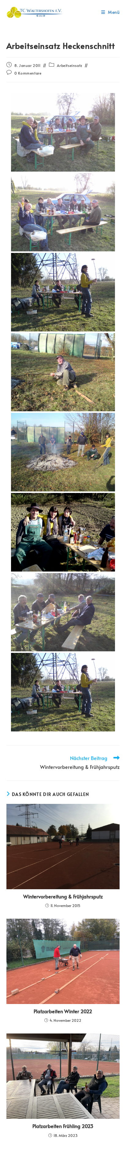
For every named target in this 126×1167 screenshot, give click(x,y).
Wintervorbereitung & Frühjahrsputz (63, 896)
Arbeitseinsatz (69, 65)
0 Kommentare (27, 73)
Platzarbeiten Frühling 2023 (62, 1125)
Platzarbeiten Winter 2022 (63, 1011)
